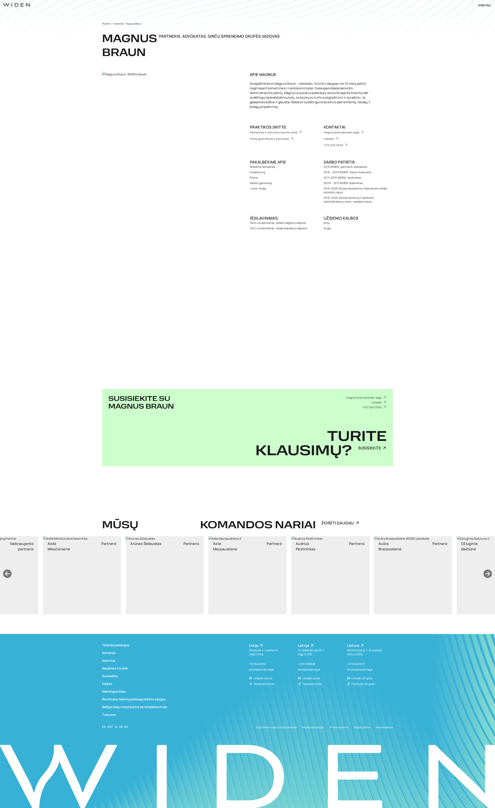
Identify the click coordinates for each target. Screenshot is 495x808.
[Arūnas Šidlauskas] (82, 575)
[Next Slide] (487, 573)
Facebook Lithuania (362, 684)
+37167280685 (306, 664)
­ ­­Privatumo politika (339, 727)
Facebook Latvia (312, 684)
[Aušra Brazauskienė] (330, 575)
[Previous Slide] (7, 573)
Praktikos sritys (268, 127)
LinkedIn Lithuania (361, 678)
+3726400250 (257, 664)
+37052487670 (356, 664)
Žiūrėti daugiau (337, 523)
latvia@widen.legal (309, 669)
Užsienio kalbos (341, 218)
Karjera (107, 684)
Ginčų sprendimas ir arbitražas (270, 139)
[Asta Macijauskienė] (165, 575)
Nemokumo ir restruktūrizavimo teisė (274, 132)
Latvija (304, 645)
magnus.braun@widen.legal (342, 132)
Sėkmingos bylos (114, 691)
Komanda (118, 23)
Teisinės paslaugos (115, 645)
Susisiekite (369, 448)
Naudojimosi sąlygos (313, 727)
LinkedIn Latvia (311, 678)
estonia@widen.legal (261, 669)
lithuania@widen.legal (360, 669)
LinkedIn (329, 139)
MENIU (484, 5)
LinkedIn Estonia (262, 678)
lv (116, 727)
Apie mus (108, 660)
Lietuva (353, 645)
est (110, 727)
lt (120, 727)
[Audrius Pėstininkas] (247, 575)
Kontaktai (335, 127)
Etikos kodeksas (384, 727)
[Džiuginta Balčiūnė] (413, 575)
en (104, 727)
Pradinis (106, 23)
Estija (254, 645)
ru (126, 727)
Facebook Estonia (263, 684)
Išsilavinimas (264, 218)
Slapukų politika (362, 727)
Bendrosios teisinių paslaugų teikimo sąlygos (134, 699)
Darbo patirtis (339, 162)
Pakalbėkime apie (268, 162)
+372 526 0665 (334, 145)
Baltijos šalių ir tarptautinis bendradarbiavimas (134, 707)
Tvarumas (109, 715)
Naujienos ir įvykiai (115, 668)
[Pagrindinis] (16, 5)
